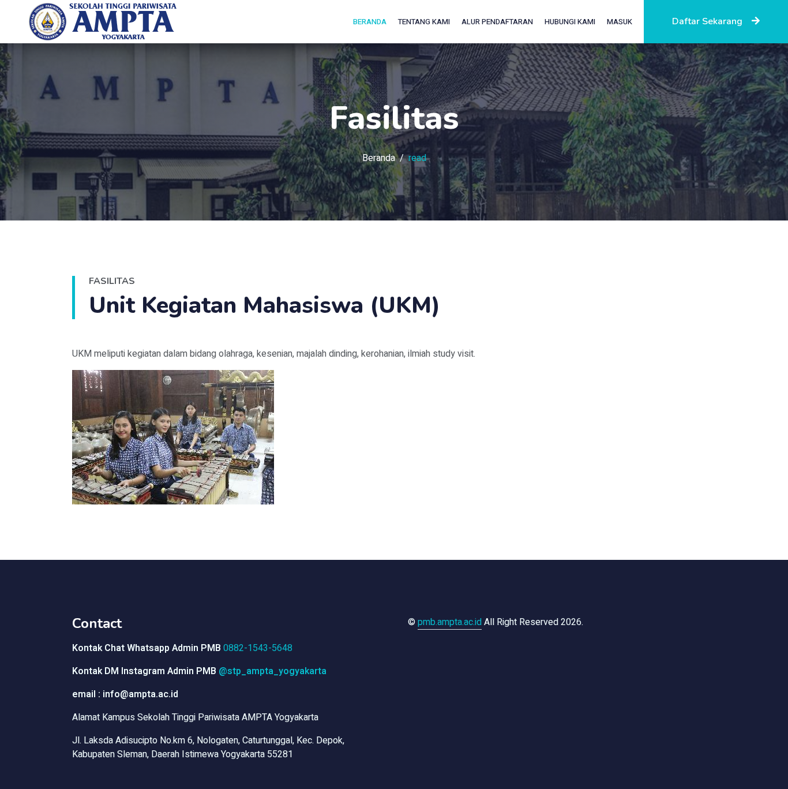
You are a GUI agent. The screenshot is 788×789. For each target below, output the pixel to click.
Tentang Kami (424, 21)
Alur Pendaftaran (497, 21)
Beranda (370, 21)
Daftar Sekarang (707, 21)
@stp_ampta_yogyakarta (273, 671)
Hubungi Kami (570, 21)
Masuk (619, 21)
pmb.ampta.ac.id (450, 622)
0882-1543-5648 (257, 648)
